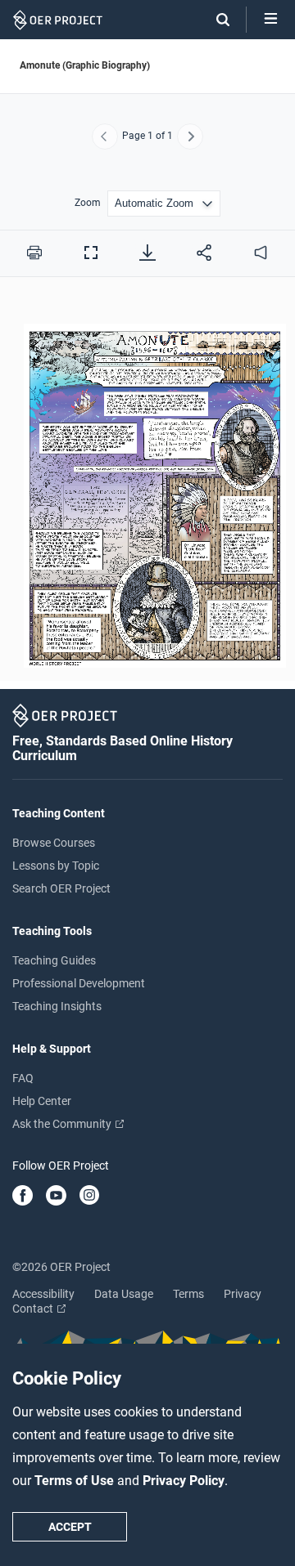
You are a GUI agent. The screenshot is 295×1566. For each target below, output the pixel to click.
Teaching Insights (57, 1006)
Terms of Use (75, 1480)
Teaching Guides (54, 960)
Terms (188, 1293)
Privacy (242, 1293)
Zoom (88, 203)
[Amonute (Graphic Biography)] (147, 488)
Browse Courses (53, 842)
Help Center (41, 1100)
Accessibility (43, 1293)
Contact (34, 1308)
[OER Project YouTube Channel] (56, 1196)
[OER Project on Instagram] (89, 1196)
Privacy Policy (184, 1480)
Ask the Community (63, 1123)
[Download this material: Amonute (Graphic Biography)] (147, 252)
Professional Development (78, 983)
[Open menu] (271, 19)
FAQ (23, 1078)
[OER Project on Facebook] (22, 1196)
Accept (70, 1526)
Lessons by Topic (55, 865)
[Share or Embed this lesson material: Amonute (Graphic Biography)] (204, 252)
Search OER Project (61, 888)
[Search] (215, 19)
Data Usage (123, 1293)
